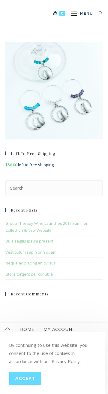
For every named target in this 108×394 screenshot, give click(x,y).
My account (60, 329)
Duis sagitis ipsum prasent (29, 241)
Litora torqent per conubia (29, 274)
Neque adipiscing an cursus (30, 263)
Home (27, 329)
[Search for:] (98, 13)
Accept (25, 378)
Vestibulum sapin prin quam (30, 252)
